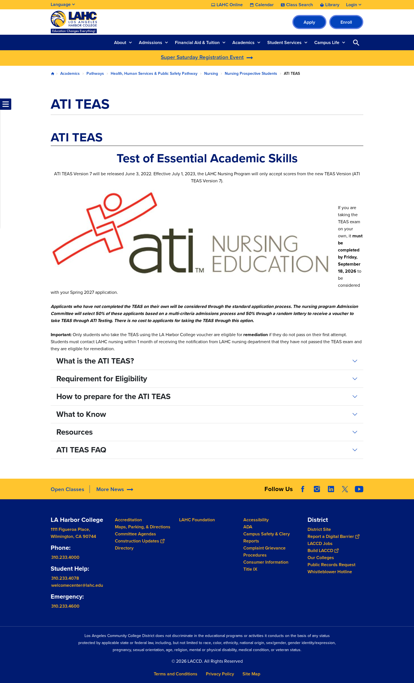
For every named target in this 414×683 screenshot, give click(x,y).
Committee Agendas (135, 534)
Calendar (264, 5)
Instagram (317, 489)
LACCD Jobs (320, 543)
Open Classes (67, 489)
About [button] (120, 42)
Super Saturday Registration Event (202, 57)
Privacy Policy (220, 674)
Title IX (250, 569)
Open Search (356, 42)
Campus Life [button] (326, 42)
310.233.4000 (65, 557)
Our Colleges (321, 557)
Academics (70, 73)
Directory (124, 548)
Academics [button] (243, 42)
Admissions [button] (150, 42)
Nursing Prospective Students (251, 73)
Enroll (346, 22)
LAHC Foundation (197, 519)
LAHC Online (230, 5)
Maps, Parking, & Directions (142, 527)
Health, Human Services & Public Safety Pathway (154, 73)
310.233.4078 (65, 578)
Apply (309, 22)
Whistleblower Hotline (330, 571)
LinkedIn (331, 489)
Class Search (299, 5)
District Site (319, 529)
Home (53, 74)
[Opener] (408, 493)
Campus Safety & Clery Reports (266, 537)
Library (332, 5)
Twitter (345, 489)
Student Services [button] (284, 42)
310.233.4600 (65, 606)
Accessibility (256, 519)
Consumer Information (265, 562)
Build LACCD (320, 550)
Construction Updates (137, 541)
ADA (247, 527)
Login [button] (351, 5)
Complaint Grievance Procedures (264, 551)
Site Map (251, 674)
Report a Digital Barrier (331, 536)
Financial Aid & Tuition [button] (197, 42)
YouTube (359, 489)
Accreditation (128, 519)
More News (110, 489)
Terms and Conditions (175, 674)
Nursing (211, 73)
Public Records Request (331, 564)
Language (61, 4)
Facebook (303, 489)
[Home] (112, 22)
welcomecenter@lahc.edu (77, 585)
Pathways (95, 73)
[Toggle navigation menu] (5, 104)
